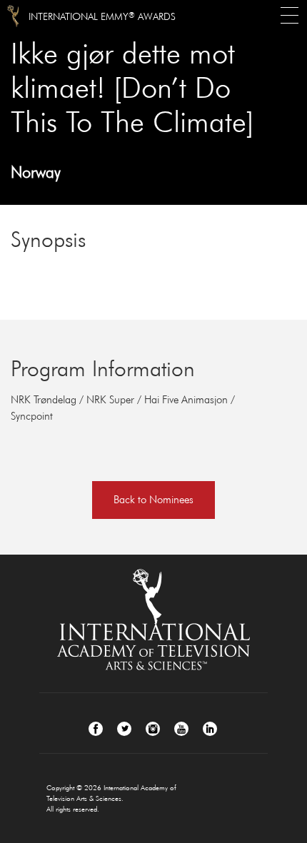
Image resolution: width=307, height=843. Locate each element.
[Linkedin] (210, 729)
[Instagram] (153, 729)
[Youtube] (181, 729)
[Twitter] (124, 729)
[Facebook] (96, 729)
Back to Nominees (153, 499)
